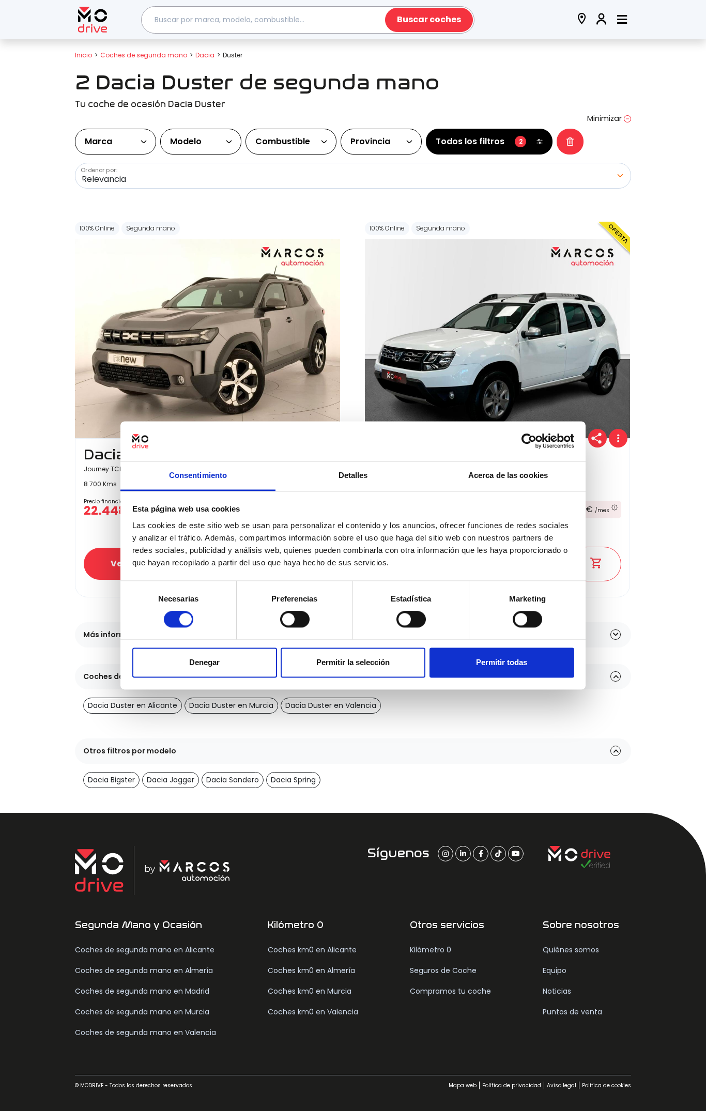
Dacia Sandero (232, 780)
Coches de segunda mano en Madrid (142, 991)
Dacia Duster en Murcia (231, 705)
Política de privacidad (511, 1085)
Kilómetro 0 (430, 950)
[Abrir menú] (622, 20)
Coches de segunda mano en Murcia (142, 1012)
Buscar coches (429, 19)
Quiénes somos (571, 950)
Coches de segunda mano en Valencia (145, 1032)
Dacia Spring (293, 780)
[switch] (295, 619)
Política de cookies (606, 1085)
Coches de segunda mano (143, 55)
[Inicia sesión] (601, 20)
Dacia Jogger (170, 780)
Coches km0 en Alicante (312, 950)
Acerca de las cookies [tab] (508, 475)
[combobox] (308, 20)
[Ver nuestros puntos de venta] (582, 20)
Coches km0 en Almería (311, 970)
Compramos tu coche (450, 991)
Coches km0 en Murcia (309, 991)
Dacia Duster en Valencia (330, 705)
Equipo (554, 970)
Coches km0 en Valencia (313, 1012)
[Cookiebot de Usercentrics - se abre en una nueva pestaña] (529, 441)
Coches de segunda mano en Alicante (144, 950)
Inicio (83, 55)
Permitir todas (501, 662)
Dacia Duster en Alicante (132, 705)
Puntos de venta (572, 1012)
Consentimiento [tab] (198, 475)
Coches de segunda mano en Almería (144, 970)
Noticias (557, 991)
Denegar (204, 662)
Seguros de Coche (443, 970)
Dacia (204, 55)
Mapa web (463, 1085)
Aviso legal (561, 1085)
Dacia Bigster (111, 780)
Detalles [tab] (353, 475)
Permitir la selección (353, 662)
